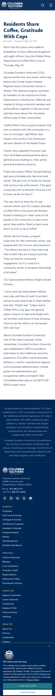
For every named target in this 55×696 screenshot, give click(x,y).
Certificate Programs (12, 524)
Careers (6, 641)
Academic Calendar (12, 528)
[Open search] (43, 5)
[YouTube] (30, 498)
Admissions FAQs (11, 579)
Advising (6, 616)
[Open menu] (51, 5)
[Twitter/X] (24, 498)
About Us (7, 628)
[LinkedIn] (17, 498)
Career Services (10, 599)
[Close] (49, 646)
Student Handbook (12, 545)
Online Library (9, 612)
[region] (27, 669)
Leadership (7, 637)
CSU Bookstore (10, 541)
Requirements (9, 574)
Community (8, 603)
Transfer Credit (10, 570)
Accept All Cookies (27, 686)
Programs (7, 511)
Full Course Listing (11, 515)
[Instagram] (11, 498)
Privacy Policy (32, 680)
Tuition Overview (11, 557)
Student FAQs (9, 608)
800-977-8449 (18, 492)
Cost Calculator (10, 566)
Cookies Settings (27, 692)
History (6, 633)
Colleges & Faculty (11, 519)
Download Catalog (12, 583)
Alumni (5, 536)
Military (6, 561)
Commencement (10, 532)
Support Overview (11, 595)
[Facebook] (4, 498)
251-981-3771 (16, 488)
